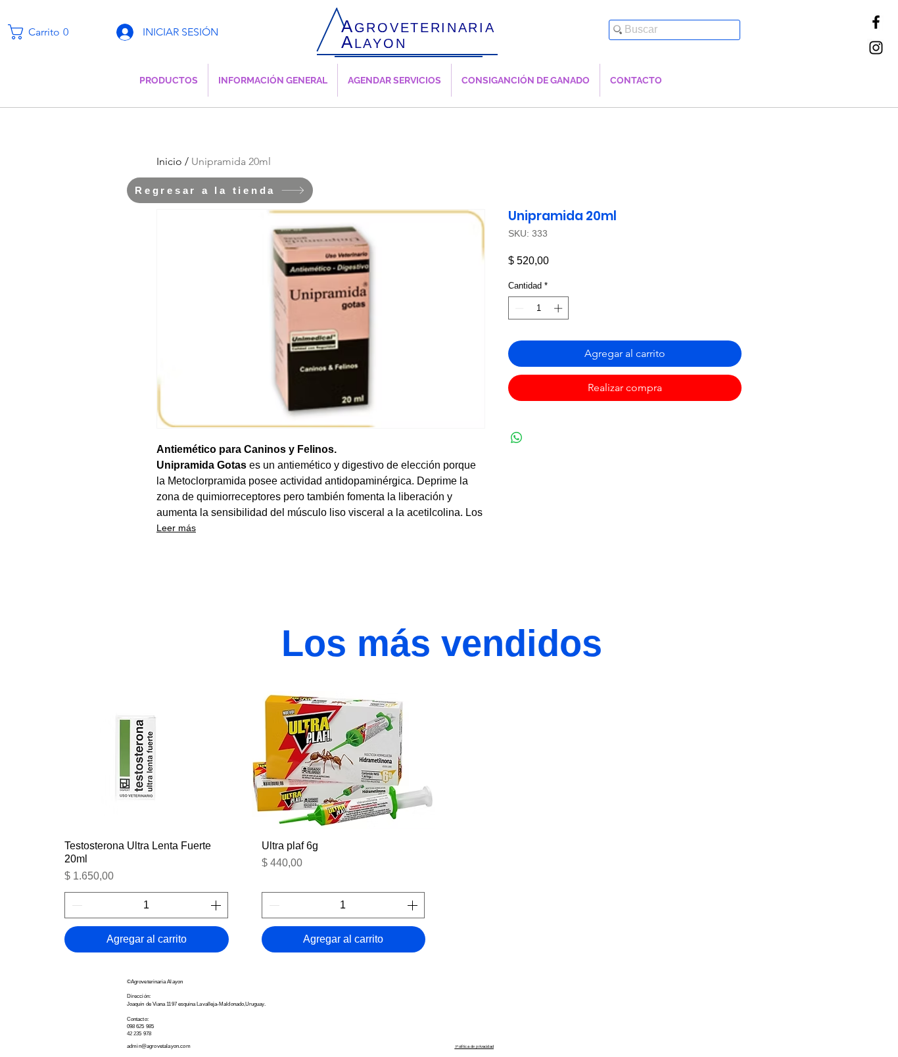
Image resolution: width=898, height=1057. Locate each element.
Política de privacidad (474, 1046)
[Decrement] (518, 308)
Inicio (169, 161)
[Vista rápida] (147, 760)
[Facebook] (876, 22)
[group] (442, 826)
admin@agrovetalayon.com (159, 1046)
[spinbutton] (539, 308)
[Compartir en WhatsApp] (517, 438)
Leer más (176, 528)
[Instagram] (876, 48)
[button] (44, 31)
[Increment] (559, 308)
